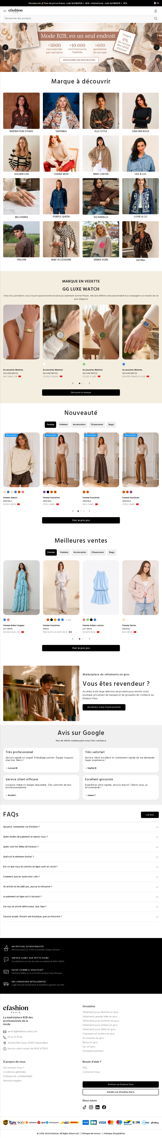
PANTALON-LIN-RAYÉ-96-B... (55, 632)
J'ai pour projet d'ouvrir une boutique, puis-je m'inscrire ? (32, 917)
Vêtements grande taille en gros (100, 1016)
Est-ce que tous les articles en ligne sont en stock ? (30, 867)
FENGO (46, 629)
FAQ (85, 1067)
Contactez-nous (91, 1072)
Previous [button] (5, 47)
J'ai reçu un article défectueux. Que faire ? (25, 907)
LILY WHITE (8, 629)
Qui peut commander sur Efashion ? (21, 827)
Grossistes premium (93, 1051)
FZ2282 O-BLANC (51, 376)
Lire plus (150, 815)
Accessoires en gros (93, 1038)
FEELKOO (126, 629)
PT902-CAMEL (128, 504)
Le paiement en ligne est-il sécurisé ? (22, 897)
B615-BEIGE (127, 632)
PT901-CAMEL (49, 504)
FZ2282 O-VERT (90, 376)
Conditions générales (14, 1072)
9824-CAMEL (88, 504)
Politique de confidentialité (17, 1076)
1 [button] (79, 383)
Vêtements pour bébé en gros (99, 1029)
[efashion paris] (17, 11)
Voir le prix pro (81, 520)
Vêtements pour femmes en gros (100, 1012)
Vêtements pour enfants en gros (100, 1025)
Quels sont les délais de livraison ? (21, 847)
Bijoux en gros (90, 1042)
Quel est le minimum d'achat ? (18, 857)
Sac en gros (89, 1046)
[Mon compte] (156, 11)
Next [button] (157, 47)
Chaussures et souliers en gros (99, 1033)
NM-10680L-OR (10, 376)
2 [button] (82, 383)
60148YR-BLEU (89, 632)
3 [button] (83, 511)
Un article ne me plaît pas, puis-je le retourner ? (27, 887)
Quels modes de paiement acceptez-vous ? (25, 837)
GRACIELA (7, 501)
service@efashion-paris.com (22, 1031)
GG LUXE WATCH (10, 373)
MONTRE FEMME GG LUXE (133, 376)
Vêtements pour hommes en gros (101, 1021)
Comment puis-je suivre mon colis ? (21, 877)
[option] (81, 47)
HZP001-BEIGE (9, 504)
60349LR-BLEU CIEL (11, 632)
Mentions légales (12, 1080)
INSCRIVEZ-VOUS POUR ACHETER (104, 707)
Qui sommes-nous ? (13, 1067)
